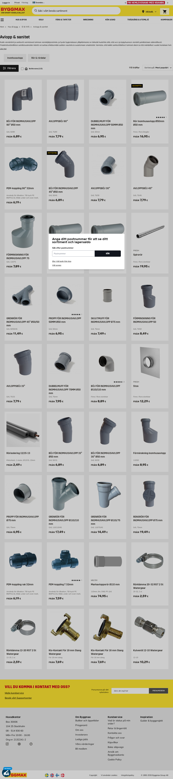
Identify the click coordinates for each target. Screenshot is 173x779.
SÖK (108, 253)
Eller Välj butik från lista (61, 261)
